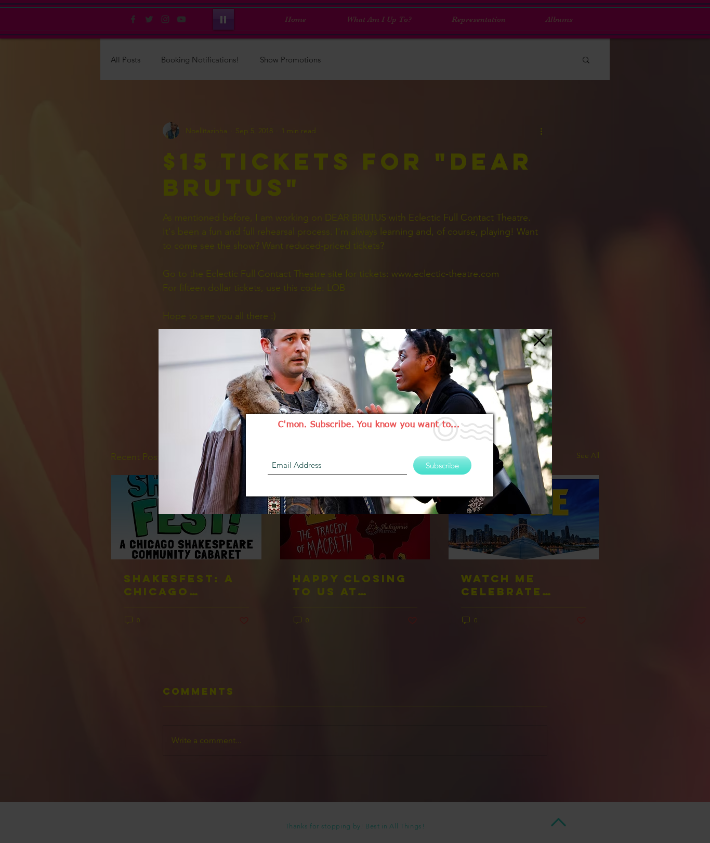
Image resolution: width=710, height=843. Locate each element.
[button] (539, 340)
